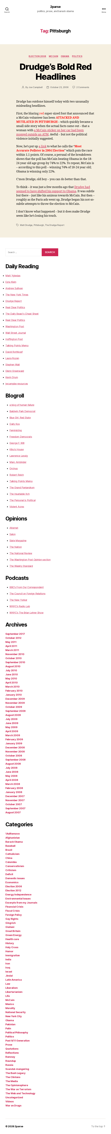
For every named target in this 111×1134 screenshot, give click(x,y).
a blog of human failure (21, 404)
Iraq (7, 967)
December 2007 (15, 796)
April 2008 (11, 780)
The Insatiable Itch (19, 493)
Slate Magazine (17, 540)
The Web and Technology (20, 1093)
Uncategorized (14, 1097)
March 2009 (12, 735)
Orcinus (13, 468)
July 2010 (11, 670)
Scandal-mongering (17, 1069)
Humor (9, 951)
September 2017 (15, 633)
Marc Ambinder (17, 462)
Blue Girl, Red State (20, 417)
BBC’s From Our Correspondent (26, 587)
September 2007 (15, 808)
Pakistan (10, 1024)
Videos (9, 1101)
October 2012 (13, 638)
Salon (12, 534)
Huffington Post (14, 339)
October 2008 (13, 755)
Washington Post (14, 326)
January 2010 (13, 694)
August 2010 (12, 666)
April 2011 (11, 646)
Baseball (10, 845)
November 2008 (15, 751)
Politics (77, 56)
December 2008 (15, 747)
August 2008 (13, 763)
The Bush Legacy (15, 1073)
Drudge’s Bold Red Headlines (55, 71)
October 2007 (13, 804)
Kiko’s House (16, 449)
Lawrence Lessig (18, 455)
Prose (8, 1044)
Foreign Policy (13, 914)
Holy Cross (11, 947)
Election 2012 (13, 890)
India (8, 959)
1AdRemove (12, 833)
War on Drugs (13, 1105)
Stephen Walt (12, 364)
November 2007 (15, 800)
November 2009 (15, 702)
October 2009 (13, 707)
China (8, 858)
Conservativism (14, 866)
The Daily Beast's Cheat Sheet (22, 313)
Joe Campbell (36, 87)
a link (42, 146)
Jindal (9, 975)
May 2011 (11, 642)
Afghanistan (12, 837)
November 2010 (14, 654)
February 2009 (14, 739)
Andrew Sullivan (14, 288)
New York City (13, 1016)
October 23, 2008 (59, 87)
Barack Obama (14, 841)
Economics (11, 882)
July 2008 (11, 767)
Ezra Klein (10, 282)
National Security (15, 1012)
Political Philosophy (16, 1032)
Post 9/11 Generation (17, 1040)
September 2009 (15, 711)
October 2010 (13, 658)
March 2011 (12, 650)
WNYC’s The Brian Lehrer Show (26, 612)
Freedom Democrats (20, 436)
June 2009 (11, 723)
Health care (12, 939)
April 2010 (11, 682)
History (9, 943)
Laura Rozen (12, 358)
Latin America (13, 979)
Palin (8, 1028)
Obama (65, 56)
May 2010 (11, 678)
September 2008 (15, 759)
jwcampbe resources (16, 383)
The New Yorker (18, 600)
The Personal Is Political (22, 500)
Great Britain (12, 931)
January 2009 (13, 743)
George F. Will (16, 443)
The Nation (15, 546)
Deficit (9, 874)
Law (7, 983)
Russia (9, 1065)
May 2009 (11, 727)
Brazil (8, 849)
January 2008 (13, 792)
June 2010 (11, 674)
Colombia (11, 862)
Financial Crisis (14, 906)
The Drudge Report (54, 225)
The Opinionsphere (16, 1085)
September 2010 (15, 662)
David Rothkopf (14, 351)
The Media (11, 1081)
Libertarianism (13, 991)
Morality (10, 1008)
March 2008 (12, 784)
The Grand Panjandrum (22, 487)
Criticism (10, 870)
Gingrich (10, 923)
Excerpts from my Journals (21, 902)
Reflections (12, 1052)
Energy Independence (18, 894)
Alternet (13, 527)
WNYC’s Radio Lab (19, 606)
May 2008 (11, 775)
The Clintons (12, 1077)
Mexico (9, 1004)
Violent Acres (16, 506)
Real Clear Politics (15, 307)
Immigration (12, 955)
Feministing (15, 430)
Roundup (10, 1060)
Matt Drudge (26, 225)
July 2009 (11, 719)
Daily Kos (14, 424)
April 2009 (11, 731)
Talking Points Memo (17, 345)
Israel (8, 971)
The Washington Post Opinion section (30, 559)
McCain (53, 56)
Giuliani (9, 927)
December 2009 (15, 698)
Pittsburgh (39, 225)
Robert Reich (16, 474)
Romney (10, 1056)
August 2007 (13, 812)
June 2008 (11, 771)
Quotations (11, 1048)
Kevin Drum (11, 377)
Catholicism (12, 854)
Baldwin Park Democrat (22, 411)
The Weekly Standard (21, 566)
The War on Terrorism (18, 1089)
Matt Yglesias (12, 275)
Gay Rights (11, 918)
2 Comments (82, 87)
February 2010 (14, 690)
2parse (55, 6)
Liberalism (11, 987)
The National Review (20, 553)
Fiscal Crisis (12, 910)
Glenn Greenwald (14, 371)
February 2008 (14, 788)
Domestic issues (15, 878)
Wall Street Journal (15, 332)
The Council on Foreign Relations (27, 593)
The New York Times (16, 294)
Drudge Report (13, 301)
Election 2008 (37, 56)
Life (7, 996)
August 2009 (13, 715)
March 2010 (12, 686)
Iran (7, 963)
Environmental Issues (18, 898)
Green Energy (13, 935)
